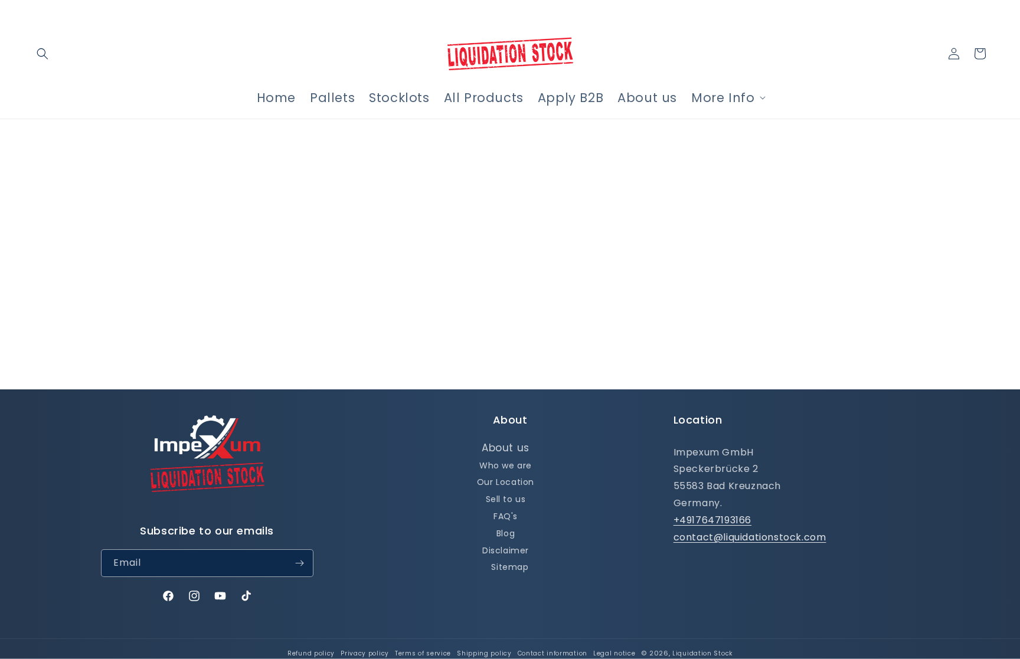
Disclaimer (505, 550)
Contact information (552, 653)
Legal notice (614, 653)
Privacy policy (365, 653)
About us (505, 448)
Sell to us (506, 499)
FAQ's (505, 516)
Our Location (505, 482)
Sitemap (509, 567)
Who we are (505, 465)
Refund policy (311, 653)
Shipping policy (484, 653)
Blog (505, 533)
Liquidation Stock (702, 653)
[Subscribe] (300, 563)
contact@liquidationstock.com (750, 537)
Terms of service (423, 653)
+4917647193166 (712, 520)
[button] (42, 54)
